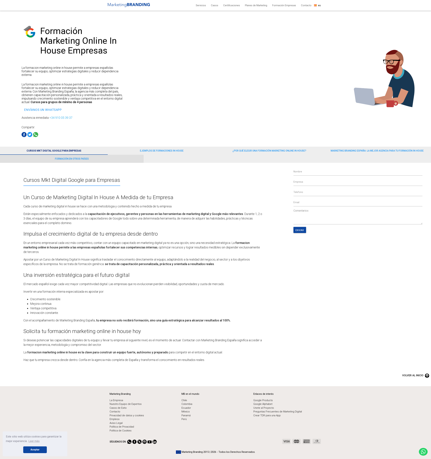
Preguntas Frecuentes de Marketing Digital (277, 411)
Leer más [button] (34, 441)
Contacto (306, 5)
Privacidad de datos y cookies (127, 415)
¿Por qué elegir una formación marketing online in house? (269, 150)
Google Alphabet (262, 404)
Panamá (186, 415)
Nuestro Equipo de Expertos (126, 404)
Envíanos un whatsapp (43, 110)
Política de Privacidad (122, 426)
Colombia (186, 404)
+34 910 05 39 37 (60, 117)
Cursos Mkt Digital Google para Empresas (54, 150)
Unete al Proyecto (263, 407)
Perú (184, 419)
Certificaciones (231, 5)
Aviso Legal (116, 423)
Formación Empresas (284, 5)
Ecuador (186, 407)
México (185, 411)
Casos (214, 5)
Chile (184, 400)
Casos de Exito (118, 407)
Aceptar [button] (35, 449)
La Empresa (116, 400)
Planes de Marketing (256, 5)
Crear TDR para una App (267, 415)
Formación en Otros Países (72, 158)
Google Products (263, 400)
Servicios (201, 5)
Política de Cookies (120, 430)
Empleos (115, 419)
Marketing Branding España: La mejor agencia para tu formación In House (377, 150)
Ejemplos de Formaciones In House (162, 150)
